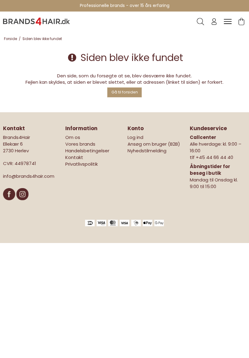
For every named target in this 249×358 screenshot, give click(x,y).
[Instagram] (22, 203)
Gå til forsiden (124, 92)
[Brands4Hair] (36, 21)
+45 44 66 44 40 (214, 157)
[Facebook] (9, 203)
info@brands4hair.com (28, 176)
